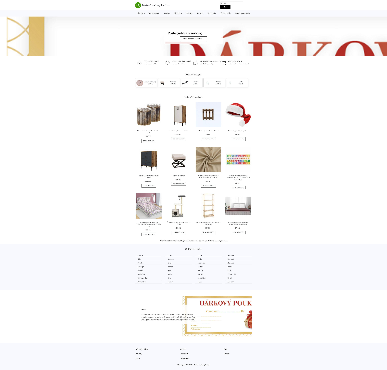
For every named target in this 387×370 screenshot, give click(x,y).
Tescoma (231, 255)
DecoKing (141, 274)
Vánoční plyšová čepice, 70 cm (238, 131)
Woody (170, 267)
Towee (200, 282)
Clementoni (142, 282)
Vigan (170, 255)
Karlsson (231, 282)
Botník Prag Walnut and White (178, 131)
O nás (226, 349)
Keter (169, 263)
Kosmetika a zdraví (242, 13)
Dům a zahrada (153, 13)
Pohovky (189, 13)
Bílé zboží (211, 13)
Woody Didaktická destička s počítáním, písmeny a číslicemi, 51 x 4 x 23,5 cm (238, 177)
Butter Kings (202, 278)
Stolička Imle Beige (179, 175)
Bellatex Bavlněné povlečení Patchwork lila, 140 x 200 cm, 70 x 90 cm (149, 224)
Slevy (138, 358)
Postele (200, 13)
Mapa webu (184, 354)
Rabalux (231, 263)
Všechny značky (142, 349)
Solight (140, 270)
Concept (141, 267)
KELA (200, 255)
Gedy (169, 270)
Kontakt (226, 354)
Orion (139, 259)
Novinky (139, 354)
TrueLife (170, 282)
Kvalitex (200, 267)
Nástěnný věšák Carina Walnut (208, 131)
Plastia (230, 267)
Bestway (171, 259)
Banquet (231, 259)
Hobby (166, 13)
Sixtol (230, 278)
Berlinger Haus (143, 278)
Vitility (230, 270)
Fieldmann (201, 263)
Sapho (170, 274)
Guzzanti (201, 274)
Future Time (232, 274)
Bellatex (140, 263)
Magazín (183, 349)
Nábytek (140, 13)
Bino (169, 278)
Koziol (200, 259)
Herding (200, 270)
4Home (140, 255)
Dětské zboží (225, 13)
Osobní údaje (184, 358)
